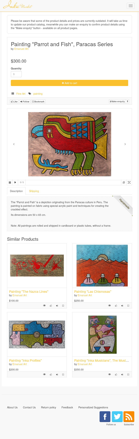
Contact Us (29, 407)
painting (38, 93)
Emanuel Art (21, 48)
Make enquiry (118, 101)
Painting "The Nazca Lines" (28, 291)
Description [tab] (16, 191)
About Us (12, 407)
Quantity (16, 68)
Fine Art (20, 93)
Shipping (34, 191)
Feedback (67, 407)
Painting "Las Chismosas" (92, 291)
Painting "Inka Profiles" (25, 360)
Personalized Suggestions (93, 407)
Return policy (48, 407)
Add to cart (70, 83)
